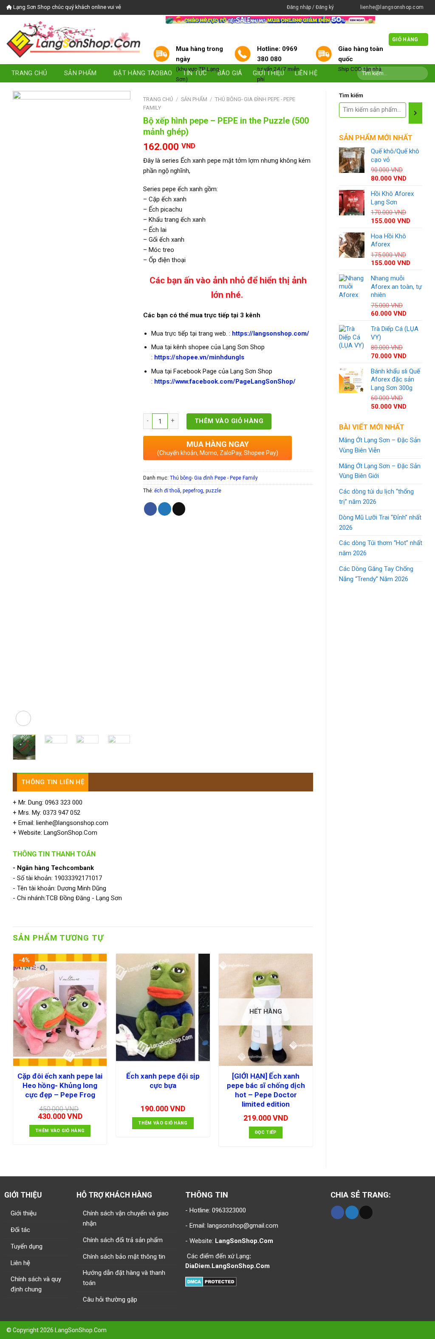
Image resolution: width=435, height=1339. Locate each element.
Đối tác (20, 1230)
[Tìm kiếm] (415, 113)
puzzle (213, 491)
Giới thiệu (24, 1213)
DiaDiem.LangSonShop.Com (227, 1266)
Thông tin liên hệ (52, 782)
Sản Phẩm (80, 73)
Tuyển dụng (26, 1246)
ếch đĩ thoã (167, 491)
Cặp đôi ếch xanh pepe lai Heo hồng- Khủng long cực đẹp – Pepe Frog (59, 1085)
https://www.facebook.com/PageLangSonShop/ (225, 381)
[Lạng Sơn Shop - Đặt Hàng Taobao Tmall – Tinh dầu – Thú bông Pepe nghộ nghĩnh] (73, 39)
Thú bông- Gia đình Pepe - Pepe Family (214, 478)
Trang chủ (29, 73)
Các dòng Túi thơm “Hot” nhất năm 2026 (380, 548)
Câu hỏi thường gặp (110, 1299)
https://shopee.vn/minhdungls (199, 357)
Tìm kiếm (351, 95)
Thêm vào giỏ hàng (229, 421)
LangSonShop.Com (81, 1330)
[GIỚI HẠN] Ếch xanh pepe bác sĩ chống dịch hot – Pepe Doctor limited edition (266, 1090)
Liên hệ (20, 1263)
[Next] (117, 409)
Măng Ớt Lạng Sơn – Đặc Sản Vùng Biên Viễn (380, 445)
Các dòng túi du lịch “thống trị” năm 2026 (376, 497)
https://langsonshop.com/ (270, 333)
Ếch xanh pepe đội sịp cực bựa (163, 1081)
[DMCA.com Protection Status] (211, 1281)
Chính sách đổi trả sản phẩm (123, 1240)
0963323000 (228, 1210)
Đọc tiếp (266, 1132)
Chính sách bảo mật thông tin (124, 1256)
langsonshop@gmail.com (242, 1225)
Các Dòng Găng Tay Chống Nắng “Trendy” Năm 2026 (376, 574)
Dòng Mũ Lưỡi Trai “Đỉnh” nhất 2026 (380, 522)
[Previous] (26, 409)
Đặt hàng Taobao (142, 73)
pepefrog (193, 491)
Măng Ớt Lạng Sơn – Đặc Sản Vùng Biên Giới (380, 471)
